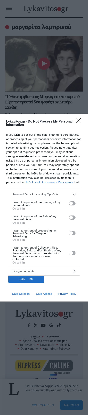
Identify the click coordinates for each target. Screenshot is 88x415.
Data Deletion (21, 293)
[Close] (80, 122)
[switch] (72, 203)
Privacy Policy (67, 293)
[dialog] (44, 208)
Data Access (44, 293)
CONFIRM (26, 279)
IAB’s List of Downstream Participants (49, 182)
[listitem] (44, 194)
